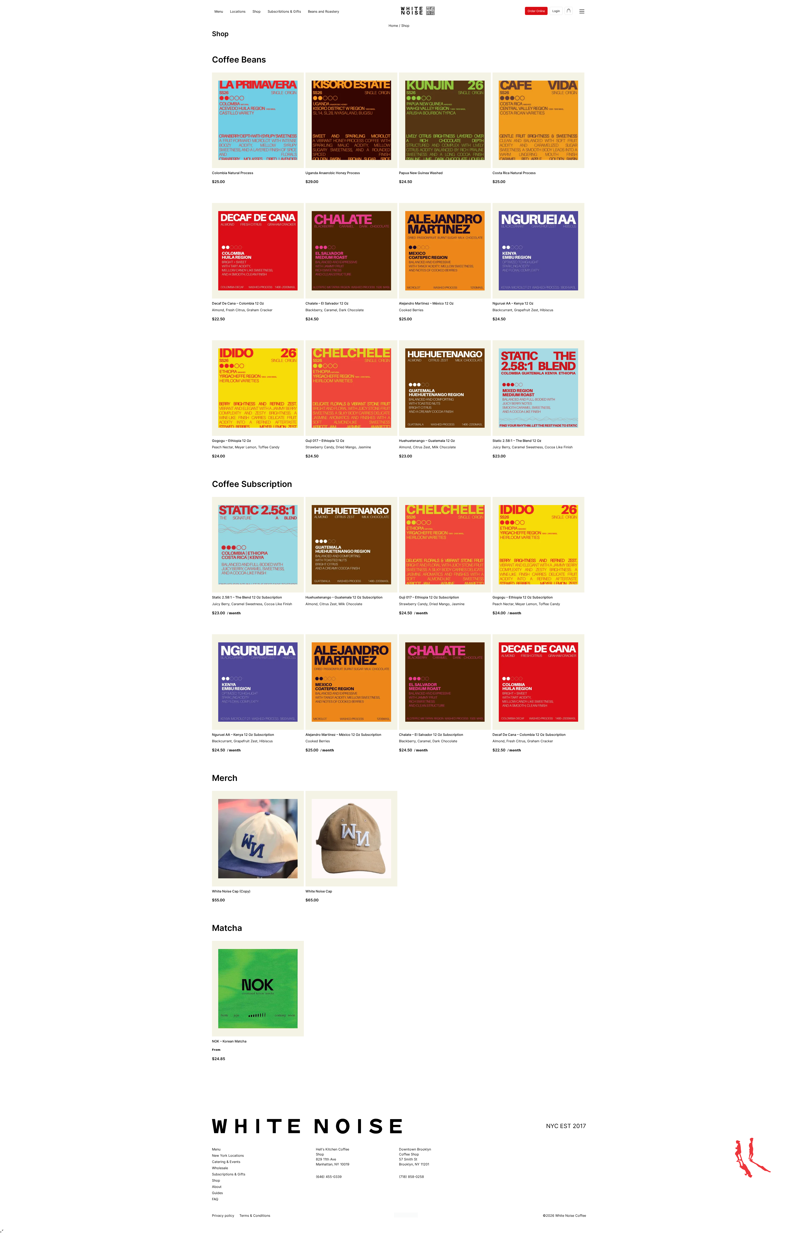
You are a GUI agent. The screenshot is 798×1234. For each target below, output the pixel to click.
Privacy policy (223, 1215)
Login (556, 11)
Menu (218, 11)
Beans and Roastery (323, 11)
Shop (256, 11)
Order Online (536, 11)
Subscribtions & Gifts (284, 11)
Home (393, 25)
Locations (237, 11)
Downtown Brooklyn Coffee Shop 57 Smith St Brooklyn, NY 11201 (415, 1156)
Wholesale (220, 1168)
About (217, 1187)
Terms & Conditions (254, 1215)
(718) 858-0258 (411, 1177)
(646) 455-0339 (329, 1177)
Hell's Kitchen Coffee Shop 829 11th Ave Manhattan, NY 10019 (332, 1156)
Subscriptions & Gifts (228, 1174)
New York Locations (228, 1155)
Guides (217, 1193)
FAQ (215, 1199)
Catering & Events (226, 1162)
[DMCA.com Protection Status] (406, 1216)
